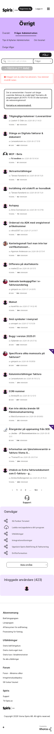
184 (36, 490)
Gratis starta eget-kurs (12, 650)
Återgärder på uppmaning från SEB (29, 429)
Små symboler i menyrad (23, 319)
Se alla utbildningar (11, 659)
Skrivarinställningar (20, 171)
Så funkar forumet (20, 521)
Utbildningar (17, 534)
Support (6, 696)
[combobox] (27, 61)
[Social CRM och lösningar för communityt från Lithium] (45, 728)
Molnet (13, 302)
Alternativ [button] (45, 56)
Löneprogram (8, 623)
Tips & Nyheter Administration (15, 40)
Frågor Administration (25, 33)
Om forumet (39, 40)
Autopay (14, 205)
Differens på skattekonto (23, 264)
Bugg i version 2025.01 (22, 336)
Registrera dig (25, 9)
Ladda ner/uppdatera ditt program (28, 527)
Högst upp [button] (3, 727)
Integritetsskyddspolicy (12, 678)
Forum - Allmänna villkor (13, 673)
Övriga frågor (8, 47)
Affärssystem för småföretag (15, 627)
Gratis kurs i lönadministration (15, 655)
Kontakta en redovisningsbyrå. (18, 105)
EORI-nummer (17, 391)
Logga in (39, 9)
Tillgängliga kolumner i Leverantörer (30, 116)
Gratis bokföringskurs (12, 646)
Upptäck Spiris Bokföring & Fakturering (30, 547)
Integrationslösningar (22, 540)
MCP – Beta (15, 154)
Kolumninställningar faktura (25, 374)
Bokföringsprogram (10, 618)
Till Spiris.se (8, 701)
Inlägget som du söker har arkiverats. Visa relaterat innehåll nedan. (26, 78)
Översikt (6, 33)
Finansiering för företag (13, 632)
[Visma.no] (10, 10)
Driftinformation (19, 553)
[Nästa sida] (41, 490)
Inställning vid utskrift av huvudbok (30, 188)
